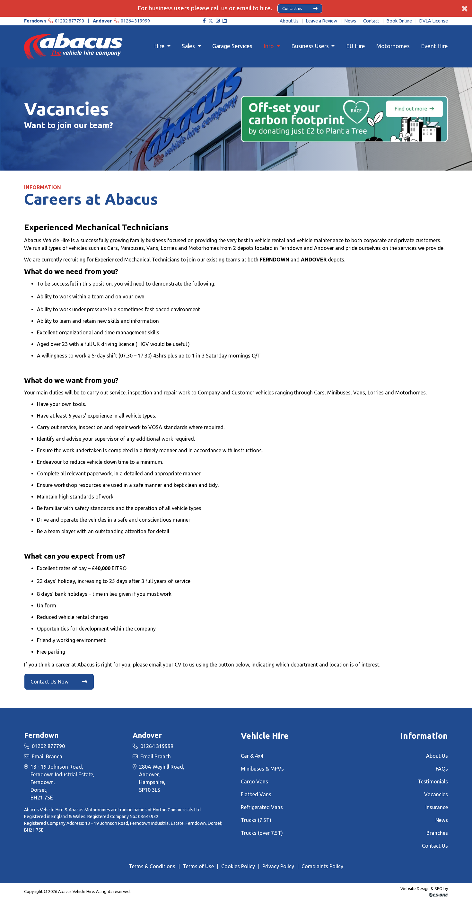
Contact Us (435, 846)
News (350, 20)
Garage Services (232, 46)
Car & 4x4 (252, 756)
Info (269, 46)
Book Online (399, 20)
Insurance (436, 807)
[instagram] (218, 21)
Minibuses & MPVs (262, 769)
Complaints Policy (322, 866)
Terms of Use (198, 866)
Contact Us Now (49, 681)
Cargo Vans (254, 781)
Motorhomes (393, 46)
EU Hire (355, 46)
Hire (160, 46)
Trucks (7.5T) (256, 820)
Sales (189, 46)
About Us (289, 20)
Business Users (310, 46)
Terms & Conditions (152, 866)
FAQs (442, 769)
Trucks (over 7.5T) (262, 833)
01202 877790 (54, 20)
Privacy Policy (278, 866)
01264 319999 (121, 20)
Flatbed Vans (256, 794)
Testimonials (433, 781)
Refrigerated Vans (262, 807)
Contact (371, 20)
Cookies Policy (238, 866)
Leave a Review (321, 20)
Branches (437, 833)
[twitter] (210, 21)
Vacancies (436, 794)
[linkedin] (224, 21)
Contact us (292, 8)
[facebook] (204, 21)
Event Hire (434, 46)
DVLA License (433, 20)
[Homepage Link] (73, 46)
